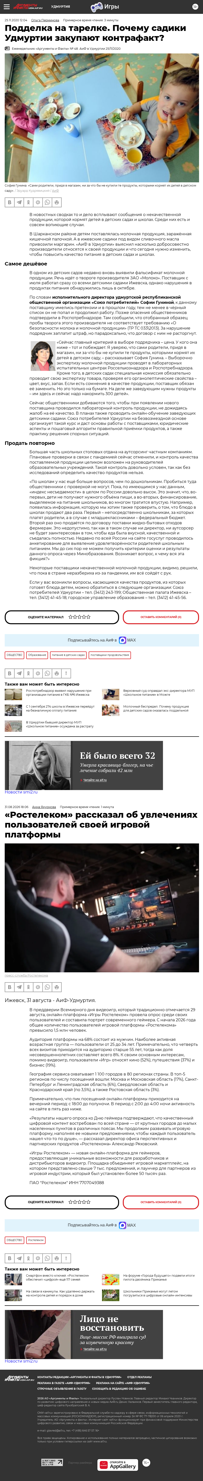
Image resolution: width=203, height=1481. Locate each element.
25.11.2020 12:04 (16, 20)
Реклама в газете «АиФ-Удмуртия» (63, 1383)
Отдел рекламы (139, 1377)
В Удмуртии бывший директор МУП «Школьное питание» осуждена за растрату (60, 724)
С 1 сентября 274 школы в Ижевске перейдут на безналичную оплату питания (60, 708)
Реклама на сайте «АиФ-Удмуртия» (123, 1383)
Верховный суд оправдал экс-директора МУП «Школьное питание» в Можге (159, 692)
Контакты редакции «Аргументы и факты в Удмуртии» (79, 1377)
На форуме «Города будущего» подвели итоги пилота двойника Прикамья (159, 1277)
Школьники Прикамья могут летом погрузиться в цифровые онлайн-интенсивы (157, 1293)
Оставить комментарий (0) (161, 617)
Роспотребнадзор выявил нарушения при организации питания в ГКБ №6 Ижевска (58, 692)
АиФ (55, 190)
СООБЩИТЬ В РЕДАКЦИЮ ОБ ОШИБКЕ (119, 1388)
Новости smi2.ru (21, 792)
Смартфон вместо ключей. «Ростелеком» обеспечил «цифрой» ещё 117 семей (57, 1277)
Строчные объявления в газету (61, 1388)
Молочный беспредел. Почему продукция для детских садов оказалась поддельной (156, 708)
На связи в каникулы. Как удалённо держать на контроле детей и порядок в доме (60, 1293)
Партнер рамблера (80, 1462)
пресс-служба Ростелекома (26, 975)
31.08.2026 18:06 (16, 807)
